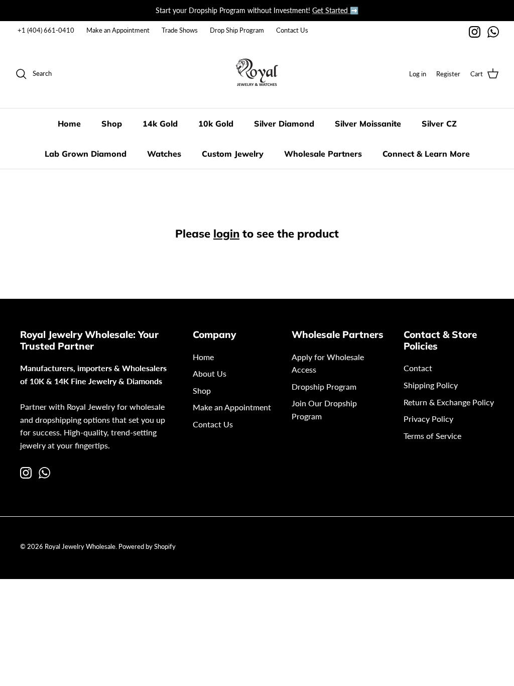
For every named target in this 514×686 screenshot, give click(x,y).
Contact (418, 368)
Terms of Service (432, 435)
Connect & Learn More (426, 154)
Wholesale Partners (323, 154)
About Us (209, 373)
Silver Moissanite (368, 124)
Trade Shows (180, 30)
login (226, 233)
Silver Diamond (284, 124)
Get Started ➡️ (335, 10)
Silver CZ (439, 124)
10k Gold (215, 124)
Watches (164, 154)
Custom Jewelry (233, 154)
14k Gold (160, 124)
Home (69, 124)
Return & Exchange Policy (449, 402)
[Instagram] (474, 32)
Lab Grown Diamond (85, 154)
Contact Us (292, 30)
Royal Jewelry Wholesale (80, 546)
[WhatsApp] (493, 32)
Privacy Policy (428, 418)
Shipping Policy (431, 385)
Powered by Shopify (147, 546)
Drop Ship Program (237, 30)
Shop (111, 124)
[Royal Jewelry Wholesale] (257, 74)
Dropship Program (324, 386)
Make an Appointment (118, 30)
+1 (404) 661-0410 (46, 30)
